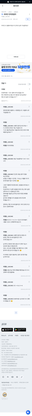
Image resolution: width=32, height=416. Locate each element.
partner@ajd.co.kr (12, 363)
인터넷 (10, 12)
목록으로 (16, 57)
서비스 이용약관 (14, 382)
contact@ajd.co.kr (12, 359)
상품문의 (16, 12)
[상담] (28, 412)
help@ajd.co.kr (11, 361)
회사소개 (3, 335)
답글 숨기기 (5, 101)
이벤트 (16, 335)
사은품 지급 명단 (25, 335)
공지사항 (10, 335)
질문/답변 (3, 12)
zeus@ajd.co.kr (19, 357)
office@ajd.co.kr (12, 365)
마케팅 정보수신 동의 (24, 382)
